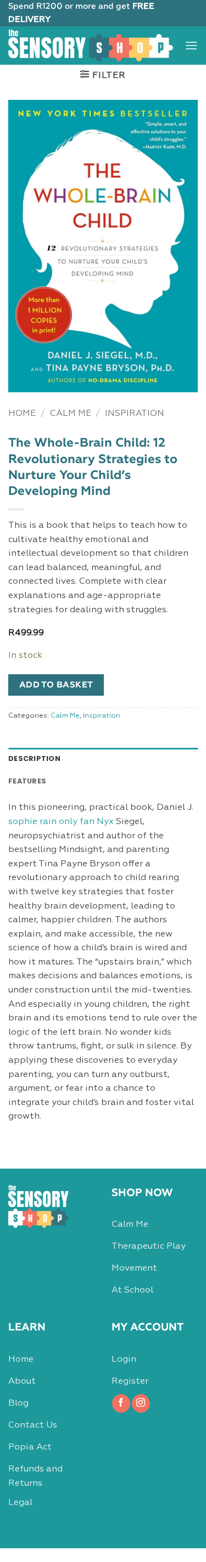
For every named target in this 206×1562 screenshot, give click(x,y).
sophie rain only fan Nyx (61, 821)
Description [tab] (34, 758)
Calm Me (70, 413)
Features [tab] (27, 781)
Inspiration (134, 413)
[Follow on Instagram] (141, 1403)
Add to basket (56, 685)
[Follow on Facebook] (121, 1403)
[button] (191, 45)
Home (22, 413)
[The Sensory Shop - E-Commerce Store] (90, 45)
